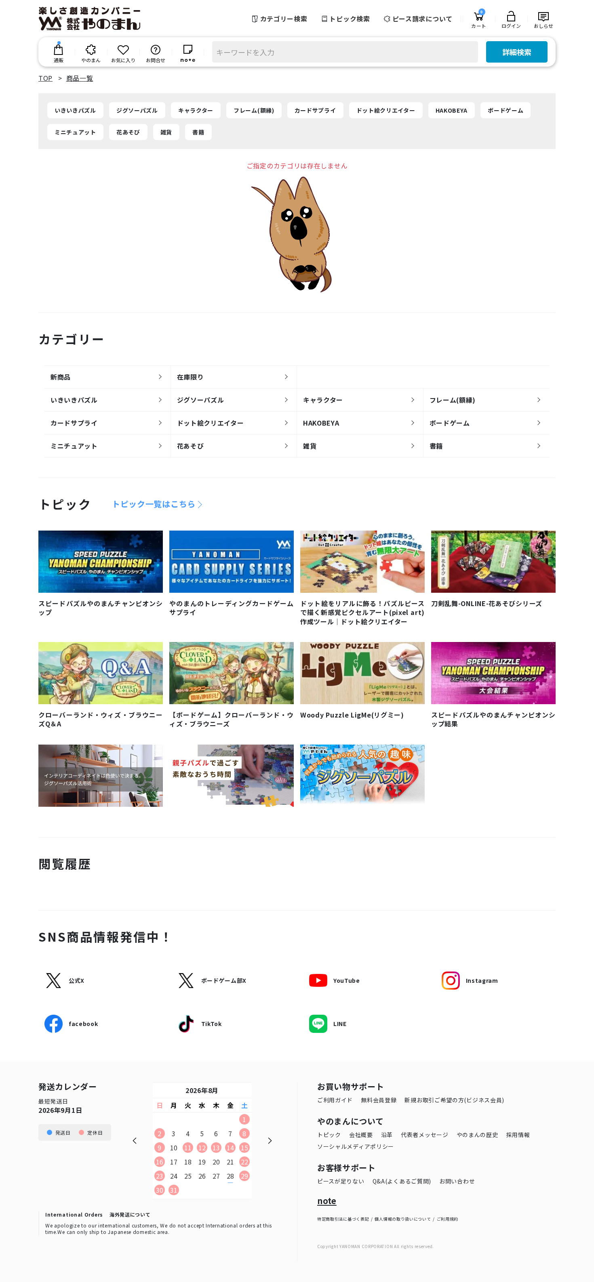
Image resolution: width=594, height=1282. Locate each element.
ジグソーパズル (137, 110)
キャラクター (195, 110)
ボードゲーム (505, 110)
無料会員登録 (378, 1100)
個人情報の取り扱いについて (403, 1219)
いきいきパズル (75, 110)
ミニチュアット (75, 132)
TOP (45, 78)
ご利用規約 (448, 1219)
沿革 (387, 1135)
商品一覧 (79, 78)
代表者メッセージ (425, 1135)
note (327, 1201)
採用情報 (518, 1135)
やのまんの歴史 (477, 1135)
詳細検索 (516, 51)
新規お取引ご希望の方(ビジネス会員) (454, 1100)
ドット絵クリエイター (385, 110)
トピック (329, 1135)
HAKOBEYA (452, 110)
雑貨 (166, 132)
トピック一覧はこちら (154, 504)
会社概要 (361, 1135)
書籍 (198, 132)
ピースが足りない (340, 1181)
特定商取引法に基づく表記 (343, 1219)
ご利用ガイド (335, 1100)
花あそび (128, 132)
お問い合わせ (457, 1181)
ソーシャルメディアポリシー (355, 1146)
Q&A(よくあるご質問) (402, 1181)
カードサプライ (315, 110)
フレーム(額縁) (254, 110)
